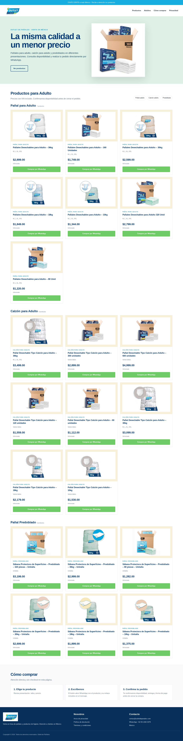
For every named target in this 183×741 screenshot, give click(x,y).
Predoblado (167, 98)
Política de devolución (82, 722)
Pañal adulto (139, 98)
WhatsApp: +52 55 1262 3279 (140, 722)
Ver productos (19, 68)
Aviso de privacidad (81, 719)
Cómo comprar (160, 10)
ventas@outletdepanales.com (140, 719)
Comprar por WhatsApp (37, 169)
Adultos (147, 10)
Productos (136, 10)
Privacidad (173, 10)
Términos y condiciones (82, 725)
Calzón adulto (153, 98)
